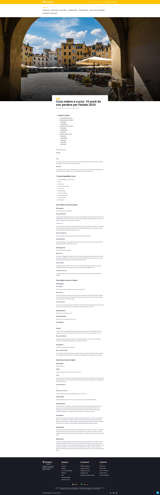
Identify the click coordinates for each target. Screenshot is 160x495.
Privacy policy (103, 468)
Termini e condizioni (104, 470)
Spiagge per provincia (85, 470)
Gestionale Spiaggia (66, 477)
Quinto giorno (63, 144)
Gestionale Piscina (66, 479)
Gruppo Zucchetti (46, 469)
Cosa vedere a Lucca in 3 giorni (66, 126)
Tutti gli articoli (46, 10)
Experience (91, 2)
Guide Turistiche (55, 10)
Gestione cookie (103, 473)
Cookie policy (102, 466)
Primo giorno (63, 122)
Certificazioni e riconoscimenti (49, 13)
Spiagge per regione (84, 468)
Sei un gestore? (99, 2)
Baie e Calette (63, 10)
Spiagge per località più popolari (87, 475)
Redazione (64, 473)
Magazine (64, 468)
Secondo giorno (64, 124)
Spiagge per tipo (84, 473)
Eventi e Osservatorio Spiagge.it (97, 10)
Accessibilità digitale (104, 475)
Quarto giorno (63, 142)
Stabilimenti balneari (84, 466)
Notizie (57, 98)
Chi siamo (64, 466)
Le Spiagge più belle (72, 10)
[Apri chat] (157, 492)
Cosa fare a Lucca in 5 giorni (66, 134)
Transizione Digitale (83, 10)
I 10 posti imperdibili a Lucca (66, 118)
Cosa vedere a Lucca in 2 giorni (66, 120)
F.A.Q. (63, 475)
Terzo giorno (63, 132)
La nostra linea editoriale (67, 470)
